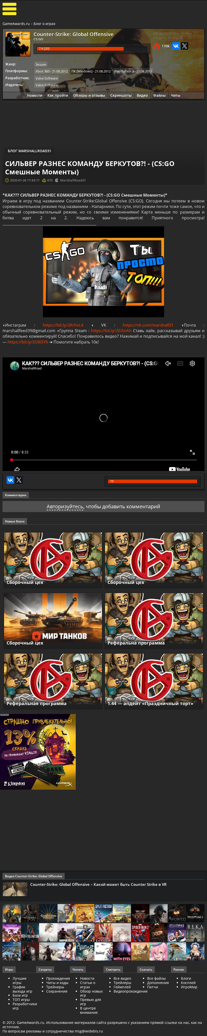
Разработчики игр (25, 1006)
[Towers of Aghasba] (177, 952)
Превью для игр (90, 1001)
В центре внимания (89, 1010)
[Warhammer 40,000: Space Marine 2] (85, 932)
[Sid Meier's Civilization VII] (122, 932)
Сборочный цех (25, 582)
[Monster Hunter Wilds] (12, 952)
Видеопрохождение (131, 991)
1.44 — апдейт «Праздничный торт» (150, 703)
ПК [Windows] (81, 71)
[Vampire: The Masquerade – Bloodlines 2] (30, 932)
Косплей (188, 982)
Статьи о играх (87, 984)
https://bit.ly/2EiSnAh (111, 330)
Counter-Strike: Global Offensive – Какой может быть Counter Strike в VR (98, 884)
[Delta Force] (158, 913)
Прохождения (58, 978)
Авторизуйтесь (65, 506)
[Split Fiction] (103, 913)
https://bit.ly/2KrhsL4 (63, 325)
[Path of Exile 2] (140, 913)
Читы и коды (57, 982)
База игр (20, 995)
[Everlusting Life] (195, 952)
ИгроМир (189, 987)
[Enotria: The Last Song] (48, 952)
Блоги (186, 978)
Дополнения (158, 982)
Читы (175, 95)
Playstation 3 (124, 71)
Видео (142, 95)
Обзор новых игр (91, 993)
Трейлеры (122, 982)
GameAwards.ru (16, 23)
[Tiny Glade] (140, 952)
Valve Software (47, 78)
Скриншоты (121, 95)
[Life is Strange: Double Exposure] (177, 932)
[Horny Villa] (67, 952)
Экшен (41, 64)
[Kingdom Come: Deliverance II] (48, 913)
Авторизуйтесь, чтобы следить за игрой (172, 35)
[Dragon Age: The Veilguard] (12, 932)
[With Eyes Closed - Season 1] (122, 952)
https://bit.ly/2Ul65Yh (28, 342)
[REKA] (195, 932)
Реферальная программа (37, 703)
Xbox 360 (42, 71)
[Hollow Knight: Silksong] (103, 932)
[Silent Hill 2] (48, 932)
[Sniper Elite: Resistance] (67, 932)
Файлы (159, 95)
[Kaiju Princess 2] (158, 952)
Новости (34, 95)
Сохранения (56, 991)
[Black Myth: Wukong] (30, 913)
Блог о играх (44, 23)
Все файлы (156, 978)
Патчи (152, 987)
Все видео (122, 978)
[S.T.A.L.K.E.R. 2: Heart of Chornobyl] (12, 913)
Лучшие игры (20, 980)
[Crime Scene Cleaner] (67, 913)
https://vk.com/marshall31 (148, 325)
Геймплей (122, 987)
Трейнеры (55, 987)
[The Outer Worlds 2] (85, 952)
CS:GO (38, 39)
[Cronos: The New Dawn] (30, 952)
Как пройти (57, 95)
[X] (184, 46)
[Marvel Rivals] (103, 952)
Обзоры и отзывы (89, 95)
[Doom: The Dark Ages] (158, 932)
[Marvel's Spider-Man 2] (140, 932)
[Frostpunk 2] (195, 913)
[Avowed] (177, 913)
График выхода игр (22, 989)
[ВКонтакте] (176, 46)
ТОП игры (21, 999)
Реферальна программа (136, 643)
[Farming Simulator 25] (122, 913)
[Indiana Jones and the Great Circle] (85, 913)
